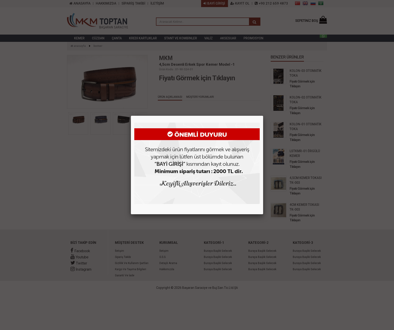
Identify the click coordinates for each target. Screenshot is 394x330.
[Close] (263, 116)
